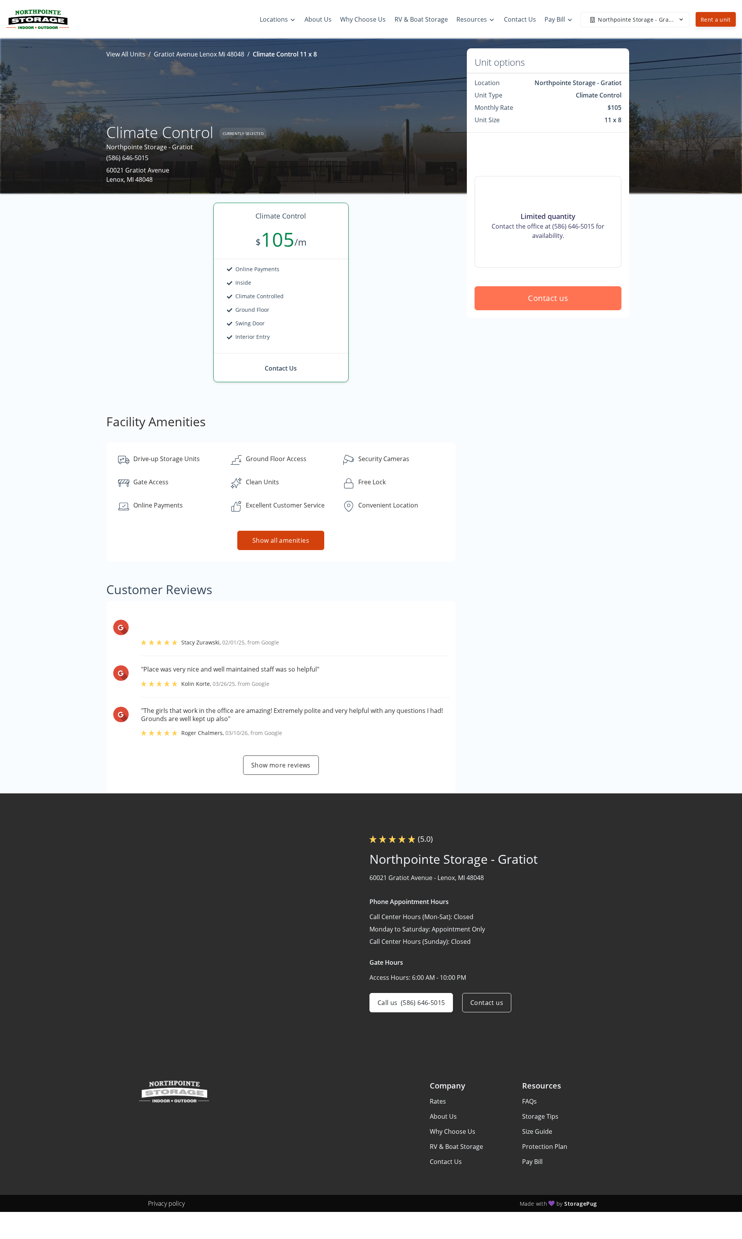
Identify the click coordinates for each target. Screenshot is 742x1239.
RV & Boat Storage (456, 1146)
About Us (443, 1116)
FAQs (529, 1101)
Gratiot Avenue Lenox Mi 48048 (199, 54)
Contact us (548, 298)
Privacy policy (166, 1203)
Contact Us (446, 1161)
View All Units (125, 54)
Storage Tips (540, 1116)
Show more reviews (281, 765)
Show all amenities (280, 540)
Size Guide (537, 1131)
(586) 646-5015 (127, 158)
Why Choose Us (452, 1131)
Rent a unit (716, 19)
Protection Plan (544, 1146)
